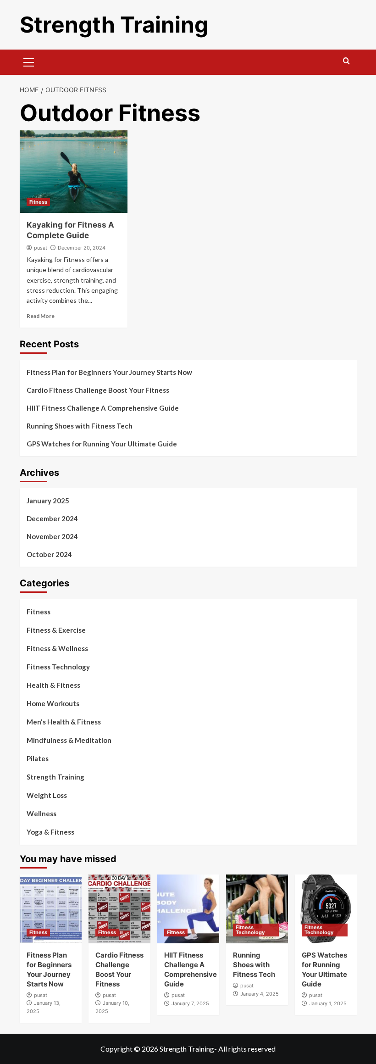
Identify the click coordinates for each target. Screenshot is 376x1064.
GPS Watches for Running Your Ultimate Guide (102, 444)
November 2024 (52, 536)
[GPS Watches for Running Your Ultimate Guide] (326, 909)
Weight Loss (47, 795)
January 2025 (48, 500)
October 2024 (49, 554)
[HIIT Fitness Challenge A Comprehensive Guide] (188, 909)
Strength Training (114, 24)
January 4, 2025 (259, 994)
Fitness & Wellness (57, 648)
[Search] (346, 61)
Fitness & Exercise (56, 630)
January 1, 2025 (328, 1003)
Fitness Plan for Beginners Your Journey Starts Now (109, 372)
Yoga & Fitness (50, 832)
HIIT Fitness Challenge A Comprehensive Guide (103, 408)
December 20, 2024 (81, 248)
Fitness (38, 202)
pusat (40, 248)
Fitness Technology (58, 667)
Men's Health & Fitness (64, 722)
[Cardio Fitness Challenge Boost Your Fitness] (119, 909)
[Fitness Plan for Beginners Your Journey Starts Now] (51, 909)
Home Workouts (53, 703)
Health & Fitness (53, 685)
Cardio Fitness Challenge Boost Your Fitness (98, 390)
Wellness (41, 813)
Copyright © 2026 (130, 1048)
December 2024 (52, 518)
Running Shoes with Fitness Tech (80, 426)
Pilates (38, 758)
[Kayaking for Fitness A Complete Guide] (73, 171)
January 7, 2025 (190, 1003)
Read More (41, 315)
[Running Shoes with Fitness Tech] (257, 909)
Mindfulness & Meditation (69, 740)
